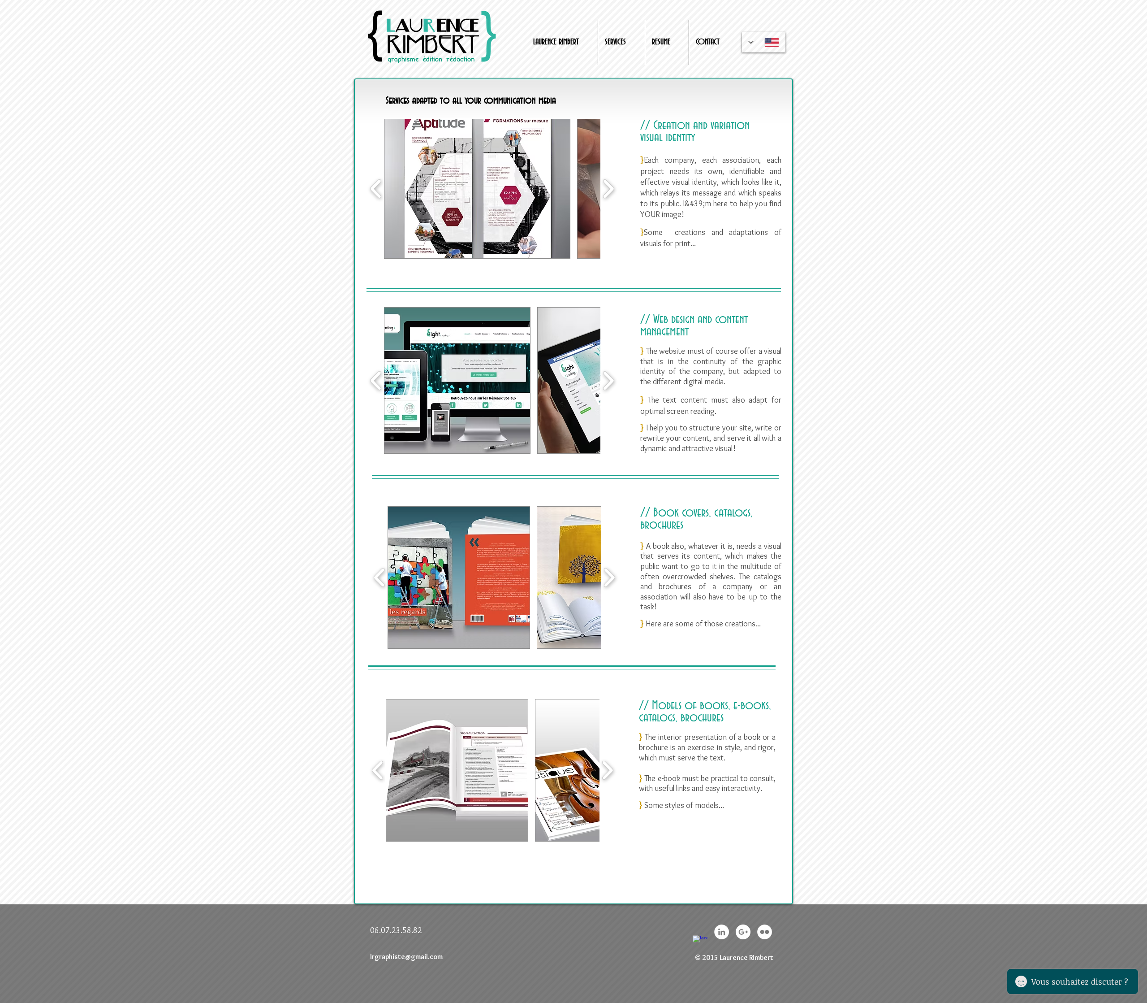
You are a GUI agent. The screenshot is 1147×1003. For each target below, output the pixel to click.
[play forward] (608, 188)
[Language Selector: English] (763, 42)
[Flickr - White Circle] (764, 932)
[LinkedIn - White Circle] (721, 932)
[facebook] (700, 942)
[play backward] (376, 188)
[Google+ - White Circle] (743, 932)
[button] (477, 189)
